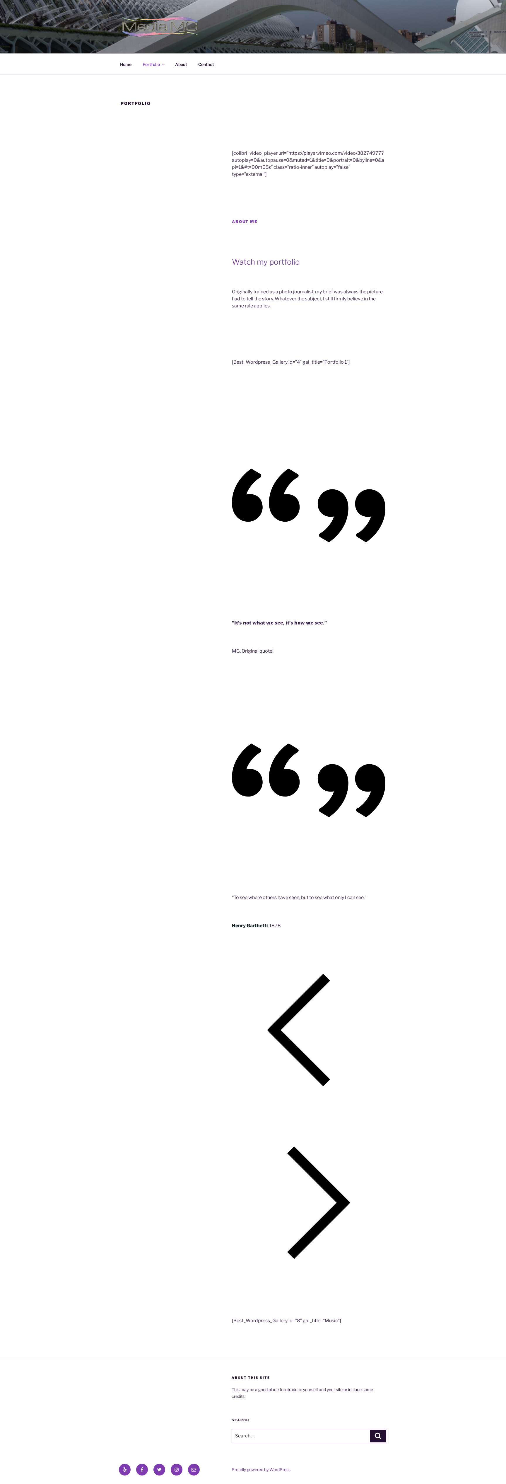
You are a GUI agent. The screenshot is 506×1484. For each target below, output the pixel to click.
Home (125, 64)
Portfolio (151, 64)
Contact (206, 64)
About (181, 64)
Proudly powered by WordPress (261, 1469)
